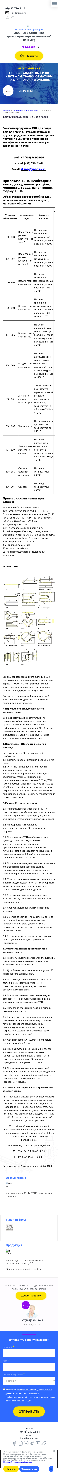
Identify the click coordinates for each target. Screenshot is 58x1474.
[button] (31, 1296)
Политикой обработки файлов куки (17, 1462)
